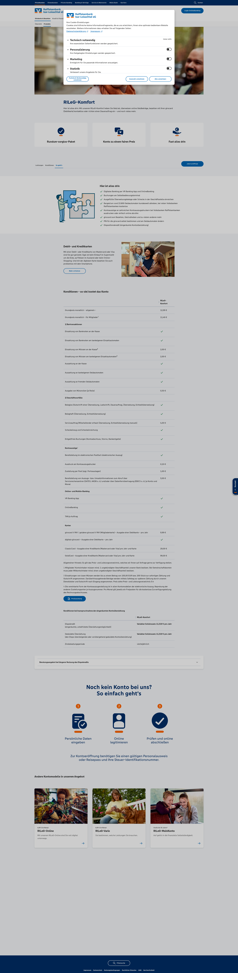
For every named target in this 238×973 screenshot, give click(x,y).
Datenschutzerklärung (76, 31)
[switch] (169, 49)
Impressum (95, 31)
